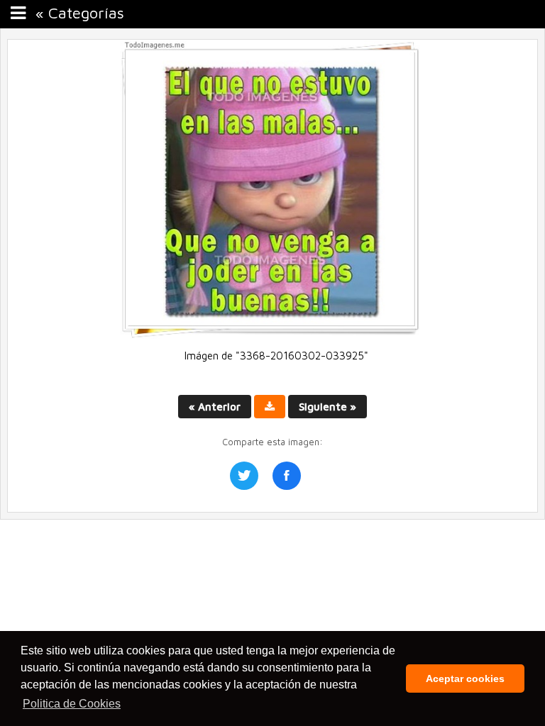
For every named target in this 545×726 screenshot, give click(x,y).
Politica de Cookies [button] (72, 704)
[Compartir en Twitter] (244, 476)
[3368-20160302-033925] (272, 335)
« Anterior (215, 407)
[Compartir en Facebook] (286, 476)
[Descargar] (269, 406)
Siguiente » (327, 407)
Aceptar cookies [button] (465, 678)
